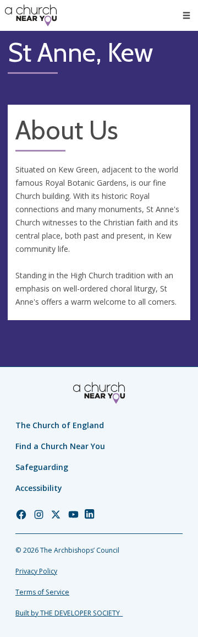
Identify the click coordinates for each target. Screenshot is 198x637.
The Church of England (59, 425)
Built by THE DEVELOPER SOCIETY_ (69, 613)
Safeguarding (41, 467)
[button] (186, 15)
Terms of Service (42, 592)
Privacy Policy (36, 571)
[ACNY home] (31, 15)
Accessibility (38, 488)
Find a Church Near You (60, 446)
